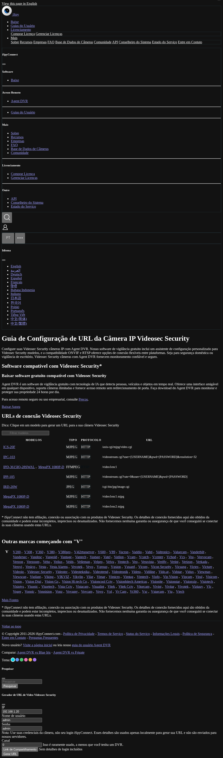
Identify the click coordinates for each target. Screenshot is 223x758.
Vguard (129, 567)
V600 (102, 552)
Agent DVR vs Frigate (68, 652)
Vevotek (77, 567)
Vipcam (186, 577)
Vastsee (95, 557)
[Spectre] (13, 659)
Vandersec (20, 557)
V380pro (64, 552)
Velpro (98, 562)
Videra (136, 572)
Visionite (156, 581)
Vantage (66, 557)
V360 (39, 552)
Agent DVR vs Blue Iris (34, 652)
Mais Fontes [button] (10, 600)
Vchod (171, 557)
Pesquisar (9, 686)
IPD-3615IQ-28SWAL (19, 467)
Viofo (156, 577)
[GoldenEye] (30, 659)
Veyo (89, 567)
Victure (207, 567)
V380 (51, 552)
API (115, 42)
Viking (49, 577)
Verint (174, 562)
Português (17, 311)
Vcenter (157, 557)
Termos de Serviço (110, 634)
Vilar (89, 577)
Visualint (98, 586)
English (16, 266)
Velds (70, 562)
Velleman (83, 562)
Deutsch (16, 274)
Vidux (189, 572)
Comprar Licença (23, 34)
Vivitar (169, 586)
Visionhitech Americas (131, 581)
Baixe (15, 22)
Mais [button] (14, 38)
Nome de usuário (13, 716)
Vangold (51, 557)
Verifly (162, 562)
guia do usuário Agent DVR (91, 645)
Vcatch (144, 557)
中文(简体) (19, 319)
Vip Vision (170, 577)
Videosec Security (39, 572)
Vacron (123, 552)
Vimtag (128, 577)
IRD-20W (10, 487)
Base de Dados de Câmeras (74, 42)
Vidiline (149, 572)
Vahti (148, 552)
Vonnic (29, 591)
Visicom (211, 577)
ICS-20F (9, 447)
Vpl (109, 591)
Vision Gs (51, 581)
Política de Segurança (197, 634)
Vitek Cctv (125, 586)
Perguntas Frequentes (43, 637)
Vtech (180, 591)
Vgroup (102, 567)
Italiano (16, 294)
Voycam (86, 591)
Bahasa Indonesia (23, 290)
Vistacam (82, 586)
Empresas (40, 42)
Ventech (123, 562)
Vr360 (134, 591)
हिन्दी (14, 286)
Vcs (182, 557)
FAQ (50, 42)
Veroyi (17, 567)
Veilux (58, 562)
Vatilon (119, 557)
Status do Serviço (138, 634)
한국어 (16, 302)
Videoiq (18, 572)
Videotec (62, 572)
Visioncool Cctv (101, 581)
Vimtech (142, 577)
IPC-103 (9, 457)
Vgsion (116, 567)
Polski (15, 307)
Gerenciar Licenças (49, 34)
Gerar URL (10, 754)
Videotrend (100, 572)
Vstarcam (157, 591)
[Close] (3, 704)
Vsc (144, 591)
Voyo (99, 591)
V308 (28, 552)
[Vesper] (34, 659)
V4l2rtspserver (84, 552)
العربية (15, 270)
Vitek (111, 586)
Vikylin (78, 577)
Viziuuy (197, 586)
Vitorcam (143, 586)
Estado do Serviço (164, 42)
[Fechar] (4, 64)
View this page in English (19, 3)
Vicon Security (161, 567)
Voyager (72, 591)
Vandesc (36, 557)
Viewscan (19, 577)
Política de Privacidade (79, 634)
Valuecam (180, 552)
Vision (17, 581)
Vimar (101, 577)
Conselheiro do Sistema (135, 42)
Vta (169, 591)
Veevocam (204, 557)
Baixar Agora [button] (11, 407)
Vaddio (137, 552)
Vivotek (183, 586)
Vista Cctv (65, 586)
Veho (46, 562)
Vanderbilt (197, 552)
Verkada (201, 562)
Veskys (30, 567)
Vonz (59, 591)
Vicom (142, 567)
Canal (6, 740)
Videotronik (120, 572)
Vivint (157, 586)
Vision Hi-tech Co (74, 581)
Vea (191, 557)
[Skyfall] (21, 659)
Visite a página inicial (37, 645)
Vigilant (35, 577)
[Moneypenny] (26, 659)
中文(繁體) (19, 323)
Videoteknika (80, 572)
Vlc (208, 586)
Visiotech (206, 581)
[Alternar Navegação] (20, 238)
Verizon (187, 562)
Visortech (47, 586)
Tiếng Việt (18, 315)
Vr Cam (120, 591)
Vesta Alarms (59, 567)
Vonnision (45, 591)
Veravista (147, 562)
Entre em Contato (190, 42)
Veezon (18, 562)
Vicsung (180, 567)
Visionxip (190, 581)
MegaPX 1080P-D (51, 467)
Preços (83, 399)
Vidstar (177, 572)
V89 (112, 552)
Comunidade (103, 42)
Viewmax (204, 572)
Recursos (26, 42)
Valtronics (163, 552)
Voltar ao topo (11, 626)
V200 (17, 552)
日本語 (16, 298)
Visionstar (173, 581)
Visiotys (18, 586)
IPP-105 (9, 477)
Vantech (80, 557)
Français (16, 282)
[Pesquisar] (7, 217)
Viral (199, 577)
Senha (6, 724)
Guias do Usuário (23, 26)
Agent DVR (19, 101)
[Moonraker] (17, 659)
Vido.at (164, 572)
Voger (17, 591)
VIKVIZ (63, 577)
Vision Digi (33, 581)
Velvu (110, 562)
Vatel (106, 557)
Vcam (131, 557)
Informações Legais (166, 634)
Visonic (32, 586)
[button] (5, 230)
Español (16, 278)
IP (3, 707)
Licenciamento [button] (21, 30)
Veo (135, 562)
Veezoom (33, 562)
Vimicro (114, 577)
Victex (194, 567)
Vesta (42, 567)
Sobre (15, 42)
